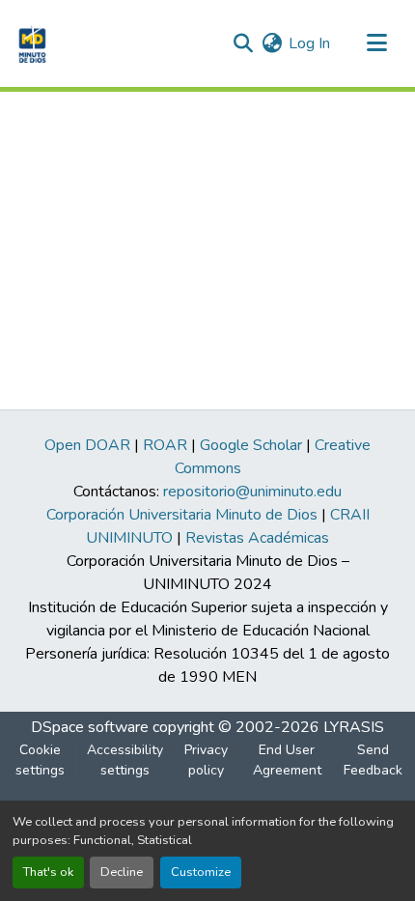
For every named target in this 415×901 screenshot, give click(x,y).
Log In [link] (309, 43)
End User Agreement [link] (287, 760)
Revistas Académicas (257, 538)
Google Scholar (251, 445)
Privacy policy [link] (206, 760)
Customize (201, 872)
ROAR (165, 445)
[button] (30, 43)
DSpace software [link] (90, 727)
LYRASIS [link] (353, 727)
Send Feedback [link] (373, 760)
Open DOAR (87, 445)
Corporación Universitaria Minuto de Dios (182, 514)
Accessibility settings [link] (125, 760)
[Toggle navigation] (376, 43)
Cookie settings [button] (40, 760)
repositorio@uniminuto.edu (252, 491)
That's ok (48, 872)
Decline (121, 872)
